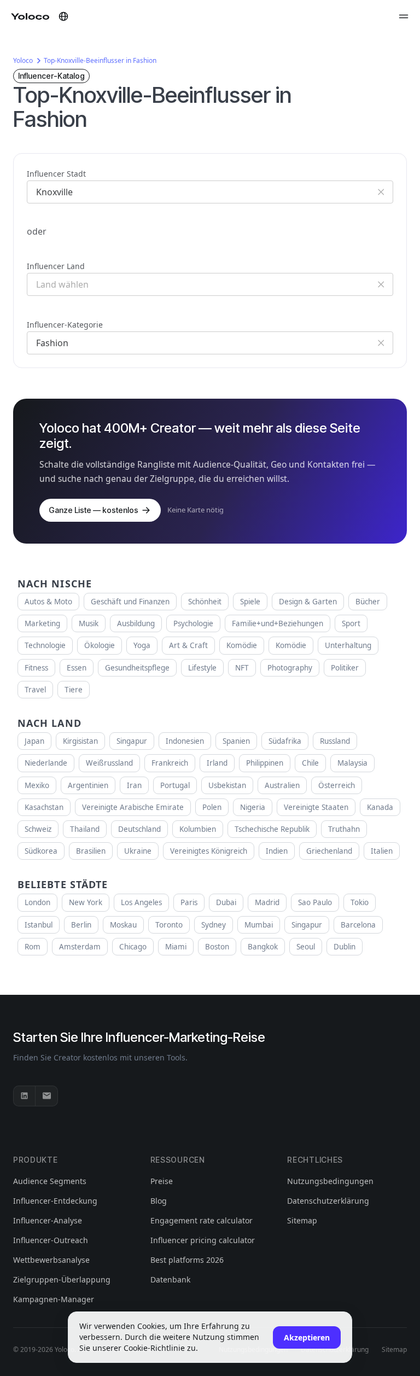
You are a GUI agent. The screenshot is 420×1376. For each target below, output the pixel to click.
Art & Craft (188, 645)
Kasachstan (44, 807)
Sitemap (302, 1220)
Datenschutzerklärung (328, 1201)
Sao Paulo (315, 902)
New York (85, 902)
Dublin (344, 947)
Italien (382, 851)
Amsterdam (80, 947)
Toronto (169, 925)
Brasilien (91, 851)
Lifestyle (202, 668)
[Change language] (63, 16)
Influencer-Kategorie (65, 324)
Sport (351, 623)
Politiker (345, 668)
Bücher (367, 602)
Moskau (123, 925)
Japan (34, 741)
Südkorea (41, 851)
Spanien (236, 741)
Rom (32, 947)
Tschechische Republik (272, 829)
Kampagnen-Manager (53, 1299)
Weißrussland (109, 763)
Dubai (226, 902)
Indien (277, 851)
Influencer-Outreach (50, 1240)
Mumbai (258, 925)
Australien (282, 785)
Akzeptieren (307, 1337)
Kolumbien (197, 829)
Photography (289, 668)
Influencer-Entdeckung (55, 1201)
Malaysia (352, 763)
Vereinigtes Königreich (208, 851)
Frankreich (169, 763)
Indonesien (185, 741)
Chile (310, 763)
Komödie (241, 645)
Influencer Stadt (56, 173)
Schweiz (38, 829)
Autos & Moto (48, 602)
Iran (134, 785)
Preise (161, 1181)
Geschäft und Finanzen (130, 602)
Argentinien (88, 785)
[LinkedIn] (25, 1096)
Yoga (141, 645)
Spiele (250, 602)
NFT (242, 668)
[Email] (46, 1096)
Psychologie (193, 623)
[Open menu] (403, 16)
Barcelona (358, 925)
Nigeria (252, 807)
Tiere (74, 690)
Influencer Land (56, 266)
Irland (217, 763)
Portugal (175, 785)
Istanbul (38, 925)
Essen (76, 668)
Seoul (305, 947)
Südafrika (285, 741)
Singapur (131, 741)
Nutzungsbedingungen (330, 1181)
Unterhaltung (348, 645)
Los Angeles (141, 902)
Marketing (42, 623)
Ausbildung (136, 623)
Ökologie (99, 645)
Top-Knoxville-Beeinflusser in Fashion (100, 60)
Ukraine (137, 851)
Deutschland (139, 829)
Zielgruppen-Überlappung (61, 1279)
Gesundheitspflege (137, 668)
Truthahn (344, 829)
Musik (88, 623)
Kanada (380, 807)
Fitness (36, 668)
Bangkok (263, 947)
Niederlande (46, 763)
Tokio (360, 902)
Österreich (336, 785)
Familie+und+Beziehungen (277, 623)
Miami (175, 947)
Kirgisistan (80, 741)
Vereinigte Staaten (316, 807)
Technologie (45, 645)
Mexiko (37, 785)
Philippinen (264, 763)
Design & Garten (308, 602)
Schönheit (204, 602)
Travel (35, 690)
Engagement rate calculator (201, 1220)
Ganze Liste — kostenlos (93, 510)
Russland (335, 741)
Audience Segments (49, 1181)
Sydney (213, 925)
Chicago (133, 947)
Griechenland (329, 851)
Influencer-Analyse (47, 1220)
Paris (188, 902)
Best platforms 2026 (187, 1260)
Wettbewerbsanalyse (51, 1260)
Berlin (81, 925)
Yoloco (23, 60)
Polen (211, 807)
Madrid (267, 902)
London (37, 902)
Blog (158, 1201)
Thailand (85, 829)
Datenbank (170, 1279)
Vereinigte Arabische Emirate (133, 807)
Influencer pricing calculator (202, 1240)
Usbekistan (227, 785)
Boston (217, 947)
